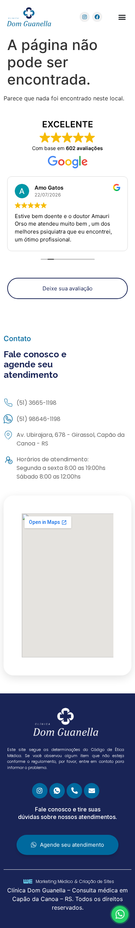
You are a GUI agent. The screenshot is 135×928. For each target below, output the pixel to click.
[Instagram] (85, 17)
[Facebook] (97, 17)
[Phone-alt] (74, 790)
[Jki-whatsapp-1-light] (57, 790)
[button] (122, 17)
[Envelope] (91, 790)
